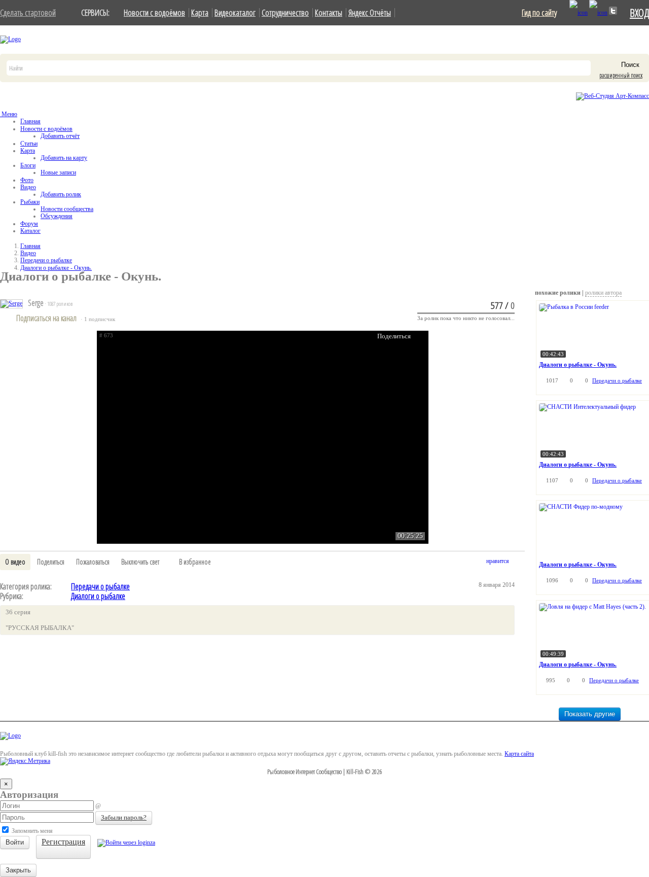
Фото (26, 180)
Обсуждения (57, 216)
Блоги (27, 165)
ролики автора (603, 292)
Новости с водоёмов (154, 12)
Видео (28, 187)
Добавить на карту (64, 157)
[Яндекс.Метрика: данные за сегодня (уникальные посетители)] (25, 761)
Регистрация (63, 841)
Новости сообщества (67, 209)
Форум (29, 223)
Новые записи (58, 172)
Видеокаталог (235, 12)
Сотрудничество (285, 12)
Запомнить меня (31, 830)
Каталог (30, 230)
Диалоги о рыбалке (98, 596)
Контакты (328, 12)
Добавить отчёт (60, 135)
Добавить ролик (61, 194)
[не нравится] (519, 562)
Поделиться (394, 336)
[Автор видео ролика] (11, 303)
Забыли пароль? (124, 817)
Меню (8, 114)
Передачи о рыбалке (46, 260)
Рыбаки (30, 201)
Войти (15, 842)
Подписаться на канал (46, 318)
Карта (199, 12)
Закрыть (18, 870)
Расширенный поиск (620, 75)
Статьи (29, 143)
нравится (497, 561)
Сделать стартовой (28, 12)
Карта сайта (519, 753)
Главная (30, 121)
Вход (639, 13)
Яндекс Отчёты (369, 12)
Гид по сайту (539, 12)
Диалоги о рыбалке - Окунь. (56, 267)
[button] (15, 562)
